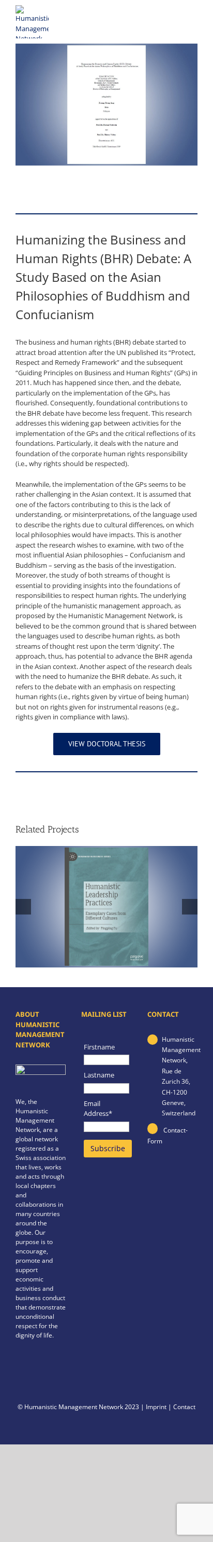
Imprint (156, 1406)
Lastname (99, 1075)
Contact (184, 1406)
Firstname (99, 1047)
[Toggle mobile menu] (191, 18)
